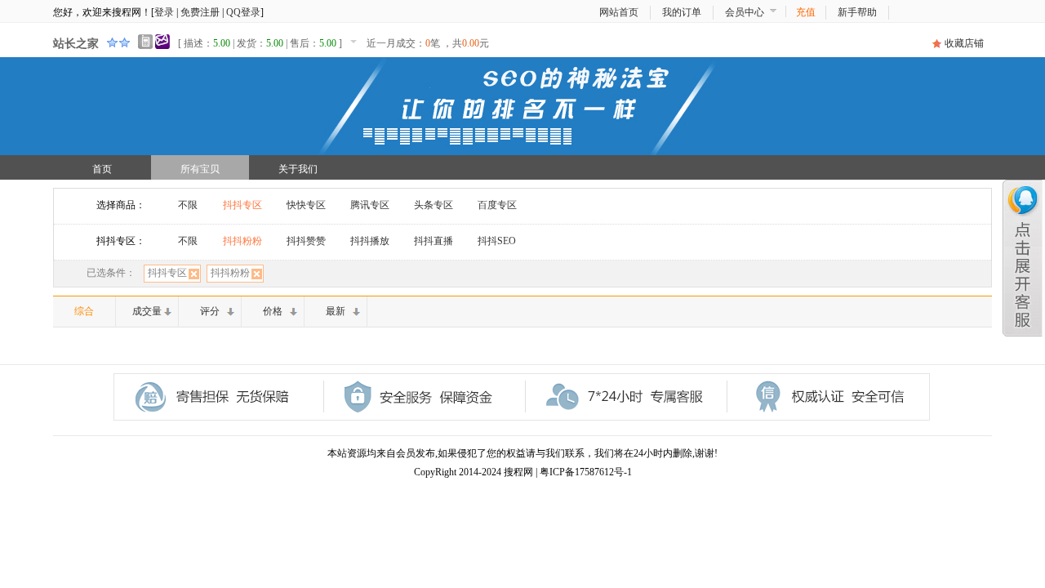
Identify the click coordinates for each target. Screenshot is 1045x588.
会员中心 (744, 12)
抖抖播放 (369, 241)
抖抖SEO (497, 241)
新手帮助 (857, 12)
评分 (210, 311)
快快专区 (306, 205)
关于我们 (298, 169)
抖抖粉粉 (242, 241)
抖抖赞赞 (306, 241)
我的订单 (681, 12)
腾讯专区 (369, 205)
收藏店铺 (964, 43)
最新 (335, 311)
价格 (272, 311)
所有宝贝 (200, 169)
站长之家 (76, 44)
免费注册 (200, 12)
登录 (164, 12)
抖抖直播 (433, 241)
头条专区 (433, 205)
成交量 (147, 311)
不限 (188, 205)
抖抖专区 (242, 205)
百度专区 (497, 205)
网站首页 (618, 12)
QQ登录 (243, 12)
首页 (102, 169)
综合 (84, 311)
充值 (806, 12)
